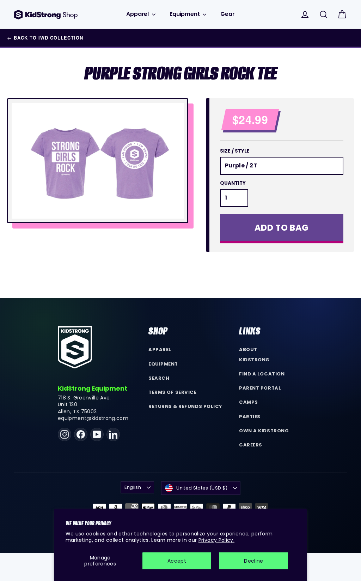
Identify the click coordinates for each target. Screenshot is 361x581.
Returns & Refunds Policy (185, 406)
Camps (248, 402)
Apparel (138, 14)
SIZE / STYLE (235, 151)
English (132, 487)
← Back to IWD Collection (45, 38)
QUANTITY (233, 183)
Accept (176, 560)
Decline (253, 560)
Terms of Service (172, 392)
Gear (227, 14)
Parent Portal (260, 388)
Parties (250, 416)
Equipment (185, 14)
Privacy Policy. (216, 540)
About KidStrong (254, 354)
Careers (250, 444)
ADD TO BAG (282, 227)
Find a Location (261, 373)
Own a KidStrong (264, 430)
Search (158, 378)
